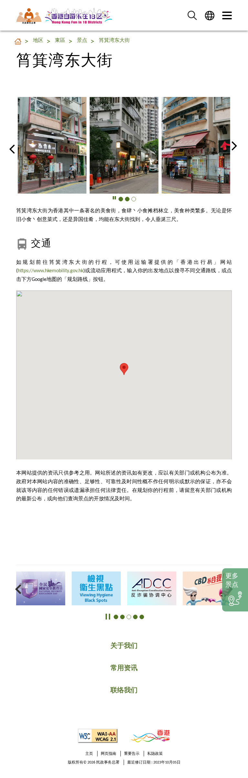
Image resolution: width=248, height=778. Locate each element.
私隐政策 (155, 754)
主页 (89, 754)
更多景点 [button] (231, 580)
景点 (82, 40)
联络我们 (124, 690)
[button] (192, 15)
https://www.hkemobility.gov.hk (50, 271)
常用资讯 (124, 668)
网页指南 (108, 754)
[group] (52, 145)
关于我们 (124, 646)
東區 (60, 40)
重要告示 (132, 754)
